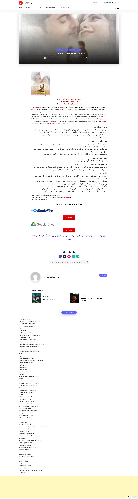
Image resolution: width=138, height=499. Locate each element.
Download (69, 217)
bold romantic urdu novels (27, 333)
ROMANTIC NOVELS (25, 431)
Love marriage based (26, 415)
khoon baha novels (25, 408)
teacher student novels (26, 456)
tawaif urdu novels (25, 454)
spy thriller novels (25, 450)
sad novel (22, 438)
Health (21, 395)
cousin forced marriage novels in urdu (31, 344)
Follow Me (103, 275)
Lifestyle (21, 413)
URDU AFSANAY (24, 468)
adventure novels (24, 319)
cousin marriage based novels (29, 347)
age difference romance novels (29, 321)
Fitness (21, 379)
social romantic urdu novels (28, 447)
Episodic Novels (24, 369)
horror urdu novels (25, 399)
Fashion (21, 374)
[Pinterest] (116, 3)
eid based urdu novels (26, 363)
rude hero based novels (26, 434)
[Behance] (111, 3)
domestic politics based (27, 358)
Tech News (22, 459)
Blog (20, 328)
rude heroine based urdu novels (29, 436)
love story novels (24, 417)
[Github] (105, 3)
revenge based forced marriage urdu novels (33, 427)
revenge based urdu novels (28, 429)
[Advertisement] (48, 487)
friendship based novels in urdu (29, 383)
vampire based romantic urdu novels (31, 470)
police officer (23, 422)
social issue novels (25, 445)
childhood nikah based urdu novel (30, 335)
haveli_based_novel (26, 392)
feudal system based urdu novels (30, 376)
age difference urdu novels (27, 324)
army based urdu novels (27, 326)
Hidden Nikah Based (25, 397)
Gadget (21, 388)
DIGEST (21, 353)
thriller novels (23, 461)
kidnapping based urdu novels (28, 411)
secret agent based (25, 443)
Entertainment (24, 367)
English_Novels (24, 365)
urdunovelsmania (52, 58)
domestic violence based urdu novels (31, 360)
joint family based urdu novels (28, 406)
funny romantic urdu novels (28, 385)
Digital (21, 356)
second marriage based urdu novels (31, 440)
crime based (23, 349)
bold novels (22, 331)
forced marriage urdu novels (28, 381)
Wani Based (22, 472)
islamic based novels (25, 404)
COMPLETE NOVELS (25, 337)
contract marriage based (27, 342)
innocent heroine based (26, 402)
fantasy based (23, 372)
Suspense (22, 452)
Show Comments (69, 312)
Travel (21, 463)
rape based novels (25, 424)
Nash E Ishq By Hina (50, 299)
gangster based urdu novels (28, 390)
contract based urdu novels (28, 340)
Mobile (21, 420)
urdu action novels (25, 466)
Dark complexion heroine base (29, 351)
